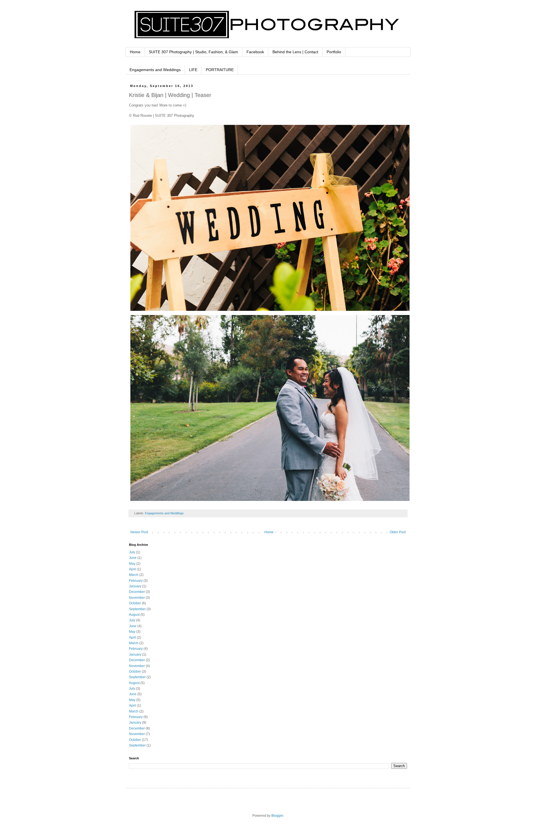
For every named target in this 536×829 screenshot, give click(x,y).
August (134, 615)
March (133, 575)
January (135, 586)
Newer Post (139, 532)
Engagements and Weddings (155, 69)
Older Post (398, 532)
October (135, 603)
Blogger (277, 816)
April (132, 569)
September (137, 609)
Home (135, 52)
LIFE (193, 69)
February (136, 581)
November (137, 598)
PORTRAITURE (220, 69)
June (133, 558)
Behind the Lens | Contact (295, 52)
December (137, 592)
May (132, 564)
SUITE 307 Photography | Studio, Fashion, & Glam (193, 52)
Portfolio (334, 52)
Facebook (255, 52)
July (132, 552)
